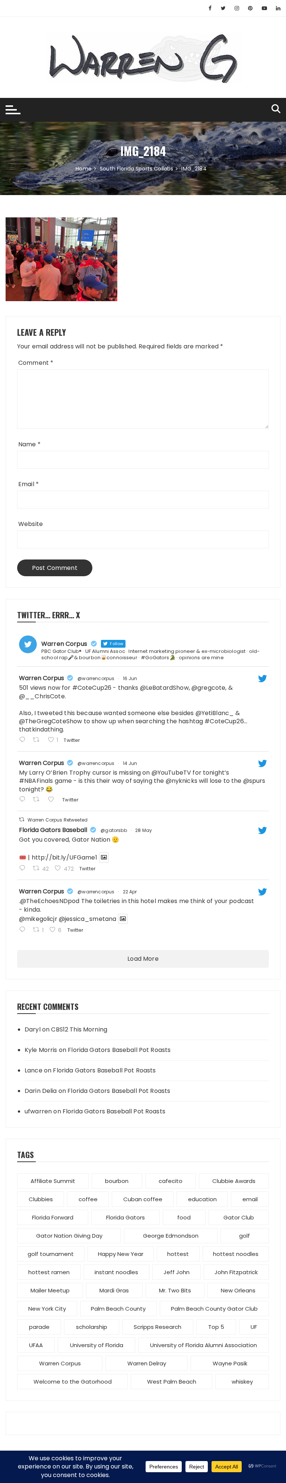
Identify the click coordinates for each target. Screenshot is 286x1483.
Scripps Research (157, 1327)
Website (30, 524)
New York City (47, 1309)
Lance (33, 1070)
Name (29, 444)
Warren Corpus (41, 678)
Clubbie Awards (233, 1181)
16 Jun (130, 678)
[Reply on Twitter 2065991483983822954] (24, 800)
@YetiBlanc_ (215, 713)
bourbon (116, 1181)
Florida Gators (125, 1217)
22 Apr (130, 892)
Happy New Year (120, 1254)
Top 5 (216, 1327)
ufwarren (38, 1111)
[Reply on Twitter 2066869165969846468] (24, 740)
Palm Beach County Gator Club (214, 1309)
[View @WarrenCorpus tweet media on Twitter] (104, 857)
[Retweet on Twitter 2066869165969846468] (38, 740)
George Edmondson (170, 1236)
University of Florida (96, 1345)
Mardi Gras (114, 1290)
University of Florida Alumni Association (203, 1345)
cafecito (170, 1181)
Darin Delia (41, 1091)
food (184, 1217)
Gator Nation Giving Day (69, 1236)
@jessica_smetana (87, 919)
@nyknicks (181, 780)
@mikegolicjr (38, 919)
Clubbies (41, 1199)
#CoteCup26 (92, 687)
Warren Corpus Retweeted (58, 820)
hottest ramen (49, 1272)
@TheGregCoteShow (50, 721)
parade (39, 1327)
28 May (143, 830)
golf (244, 1236)
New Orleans (238, 1290)
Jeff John (176, 1272)
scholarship (91, 1327)
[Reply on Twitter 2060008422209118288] (24, 869)
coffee (88, 1199)
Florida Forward (52, 1217)
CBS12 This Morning (79, 1029)
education (202, 1199)
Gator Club (238, 1217)
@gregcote (208, 687)
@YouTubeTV (171, 772)
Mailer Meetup (50, 1290)
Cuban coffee (142, 1199)
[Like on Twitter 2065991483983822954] (53, 800)
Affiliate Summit (53, 1181)
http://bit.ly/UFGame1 (64, 857)
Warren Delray (146, 1363)
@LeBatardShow (164, 687)
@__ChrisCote (42, 696)
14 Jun (130, 763)
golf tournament (51, 1254)
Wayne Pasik (230, 1363)
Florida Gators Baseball (53, 830)
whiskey (242, 1381)
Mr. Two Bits (175, 1290)
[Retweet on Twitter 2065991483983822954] (38, 800)
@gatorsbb (114, 830)
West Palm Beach (171, 1381)
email (250, 1199)
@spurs (254, 780)
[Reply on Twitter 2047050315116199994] (24, 930)
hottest (178, 1254)
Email (28, 484)
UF (254, 1327)
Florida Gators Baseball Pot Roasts (119, 1050)
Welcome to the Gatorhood (73, 1381)
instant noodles (116, 1272)
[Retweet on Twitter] (21, 819)
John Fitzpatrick (236, 1272)
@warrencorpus (95, 678)
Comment (35, 362)
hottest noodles (235, 1254)
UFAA (36, 1345)
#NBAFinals (36, 780)
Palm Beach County (118, 1309)
